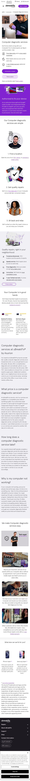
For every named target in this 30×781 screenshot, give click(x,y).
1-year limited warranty (12, 64)
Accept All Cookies (15, 776)
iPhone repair (7, 661)
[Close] (28, 753)
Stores (18, 1)
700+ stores (16, 157)
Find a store (9, 284)
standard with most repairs (14, 280)
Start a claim (19, 81)
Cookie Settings (15, 766)
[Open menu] (3, 6)
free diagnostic (12, 191)
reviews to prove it (15, 305)
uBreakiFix (9, 1)
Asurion (3, 1)
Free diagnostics (11, 53)
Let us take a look (16, 269)
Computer (8, 12)
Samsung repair (21, 661)
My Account (26, 1)
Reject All (15, 771)
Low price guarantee (8, 683)
